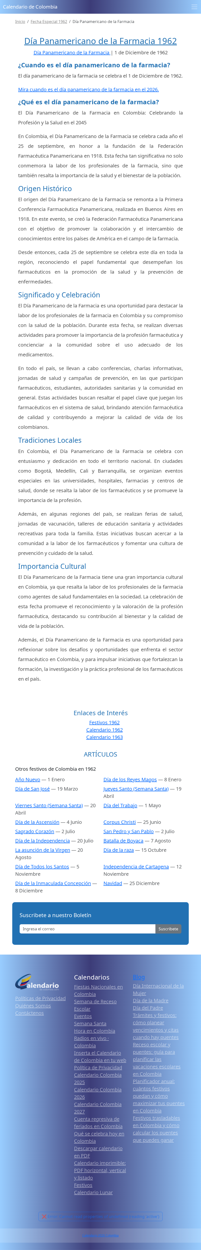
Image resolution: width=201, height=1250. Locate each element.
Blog (139, 977)
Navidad (112, 883)
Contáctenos (29, 1013)
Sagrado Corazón (34, 831)
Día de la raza (118, 850)
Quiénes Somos (33, 1005)
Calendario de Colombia (30, 6)
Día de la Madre (150, 1000)
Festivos (83, 1185)
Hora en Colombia (94, 1031)
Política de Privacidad (98, 1067)
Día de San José (32, 788)
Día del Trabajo (120, 805)
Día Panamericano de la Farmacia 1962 (100, 41)
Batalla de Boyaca (123, 840)
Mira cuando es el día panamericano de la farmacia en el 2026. (88, 89)
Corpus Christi (119, 822)
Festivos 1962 (104, 722)
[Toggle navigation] (194, 7)
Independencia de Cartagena (136, 866)
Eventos (83, 1016)
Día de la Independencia (42, 840)
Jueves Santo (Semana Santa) (136, 788)
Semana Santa (90, 1023)
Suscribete (168, 929)
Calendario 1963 (104, 737)
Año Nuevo (27, 779)
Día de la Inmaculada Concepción (53, 883)
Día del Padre (148, 1008)
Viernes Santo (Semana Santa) (49, 805)
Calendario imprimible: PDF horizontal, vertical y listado (100, 1170)
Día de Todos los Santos (42, 866)
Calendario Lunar (93, 1192)
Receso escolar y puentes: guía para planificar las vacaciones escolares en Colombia (157, 1059)
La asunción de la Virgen (42, 850)
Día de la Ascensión (37, 822)
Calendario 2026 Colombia (100, 1235)
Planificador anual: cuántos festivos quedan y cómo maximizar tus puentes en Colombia (159, 1096)
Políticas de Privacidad (40, 998)
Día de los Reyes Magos (130, 779)
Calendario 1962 (104, 729)
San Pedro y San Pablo (128, 831)
